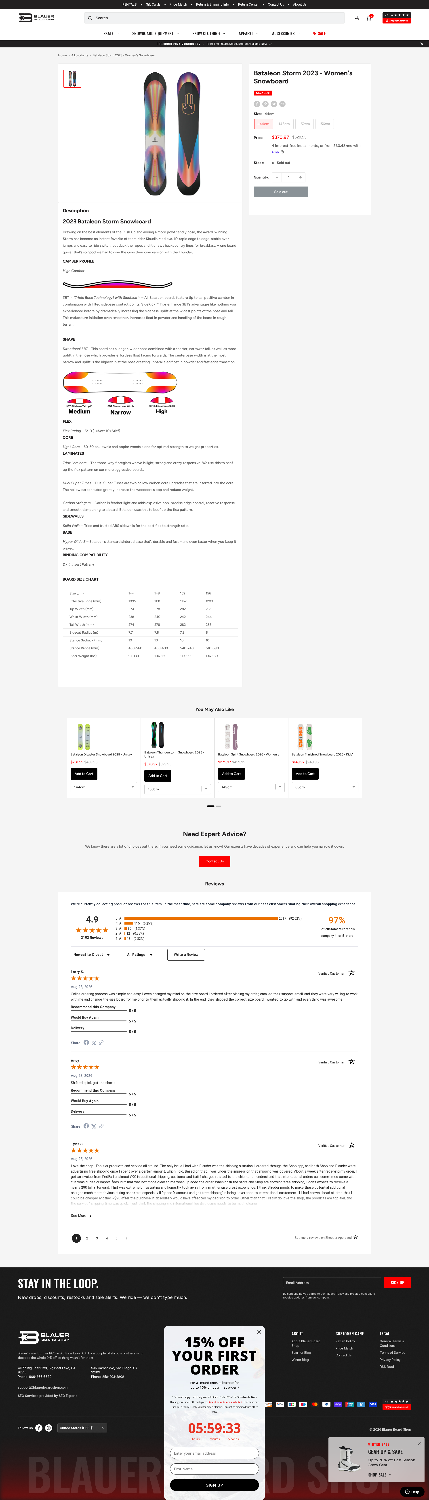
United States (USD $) (77, 1428)
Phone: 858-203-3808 (107, 1377)
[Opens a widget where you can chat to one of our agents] (412, 1492)
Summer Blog (301, 1352)
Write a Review (186, 955)
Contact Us (276, 4)
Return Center (248, 4)
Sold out (281, 192)
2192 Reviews (97, 938)
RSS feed (387, 1366)
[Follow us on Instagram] (48, 1428)
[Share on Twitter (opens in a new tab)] (94, 1043)
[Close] (419, 1443)
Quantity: (261, 177)
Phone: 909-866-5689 (35, 1377)
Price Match (178, 4)
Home (62, 55)
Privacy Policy (390, 1360)
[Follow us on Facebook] (38, 1428)
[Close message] (422, 44)
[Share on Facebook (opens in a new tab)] (86, 1043)
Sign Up (397, 1283)
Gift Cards (153, 4)
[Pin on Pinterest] (265, 103)
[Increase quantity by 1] (300, 177)
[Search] (90, 18)
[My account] (357, 17)
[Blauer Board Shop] (43, 1337)
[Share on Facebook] (257, 103)
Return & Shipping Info (212, 4)
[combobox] (220, 18)
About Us (300, 4)
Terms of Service (392, 1352)
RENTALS (129, 4)
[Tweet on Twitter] (274, 103)
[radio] (214, 918)
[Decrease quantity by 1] (277, 177)
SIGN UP (214, 1485)
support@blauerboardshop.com (42, 1387)
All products (79, 55)
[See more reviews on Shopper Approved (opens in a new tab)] (101, 1043)
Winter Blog (300, 1360)
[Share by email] (282, 103)
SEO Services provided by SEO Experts (47, 1396)
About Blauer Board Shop (306, 1343)
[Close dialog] (259, 1332)
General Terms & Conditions (392, 1343)
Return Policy (345, 1341)
